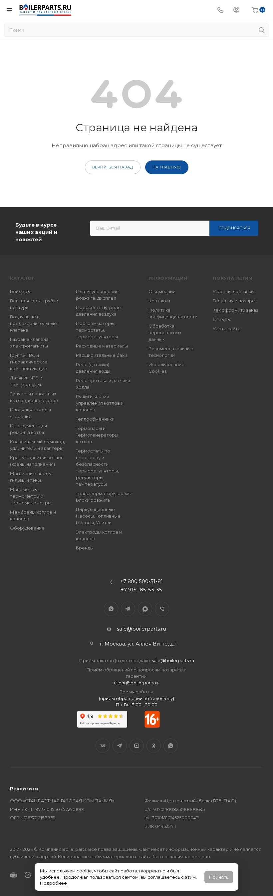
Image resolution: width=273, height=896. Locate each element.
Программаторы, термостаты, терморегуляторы (97, 330)
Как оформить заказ (235, 310)
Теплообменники (95, 419)
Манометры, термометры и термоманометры (30, 496)
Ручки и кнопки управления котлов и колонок (100, 403)
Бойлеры (20, 291)
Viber (162, 609)
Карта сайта (226, 328)
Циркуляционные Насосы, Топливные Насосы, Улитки (98, 516)
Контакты (159, 300)
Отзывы (222, 319)
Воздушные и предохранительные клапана (33, 323)
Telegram (128, 609)
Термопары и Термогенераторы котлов (97, 435)
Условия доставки (233, 291)
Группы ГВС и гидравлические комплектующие (28, 361)
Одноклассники (153, 746)
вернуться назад (112, 167)
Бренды (85, 547)
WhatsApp (111, 609)
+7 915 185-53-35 (141, 589)
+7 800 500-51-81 (141, 581)
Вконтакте (103, 746)
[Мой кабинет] (236, 10)
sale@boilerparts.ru (141, 629)
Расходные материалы (102, 345)
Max (145, 609)
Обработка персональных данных (164, 332)
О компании (161, 291)
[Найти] (261, 30)
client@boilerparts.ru (136, 682)
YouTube (137, 746)
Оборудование (27, 528)
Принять (218, 877)
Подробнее (53, 883)
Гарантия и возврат (235, 300)
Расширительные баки (101, 355)
